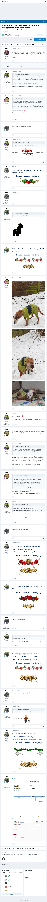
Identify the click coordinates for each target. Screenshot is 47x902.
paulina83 (9, 890)
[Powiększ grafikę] (29, 181)
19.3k (7, 58)
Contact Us (27, 898)
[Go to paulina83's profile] (6, 891)
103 (30, 44)
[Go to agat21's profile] (6, 883)
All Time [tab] (20, 872)
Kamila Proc (10, 886)
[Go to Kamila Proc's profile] (6, 887)
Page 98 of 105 (40, 44)
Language (15, 898)
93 (7, 44)
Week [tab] (4, 872)
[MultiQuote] (13, 61)
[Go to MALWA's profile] (3, 35)
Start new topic (29, 39)
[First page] (2, 44)
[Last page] (35, 44)
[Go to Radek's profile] (6, 128)
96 (13, 44)
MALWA (8, 34)
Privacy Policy (21, 898)
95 (11, 44)
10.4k (7, 105)
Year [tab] (14, 872)
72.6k (7, 133)
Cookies (32, 898)
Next (33, 44)
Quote (16, 60)
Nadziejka (9, 879)
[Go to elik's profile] (6, 75)
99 (20, 44)
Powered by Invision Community (23, 900)
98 (18, 44)
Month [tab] (9, 872)
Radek (6, 124)
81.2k (7, 81)
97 (16, 44)
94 (9, 44)
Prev (5, 44)
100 (22, 44)
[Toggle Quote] (14, 74)
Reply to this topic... (12, 858)
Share (34, 34)
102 (27, 44)
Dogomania (4, 1)
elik (7, 71)
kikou (6, 95)
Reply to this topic (40, 39)
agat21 (9, 882)
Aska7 (6, 48)
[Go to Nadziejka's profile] (6, 880)
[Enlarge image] (27, 152)
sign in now (27, 854)
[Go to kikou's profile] (6, 99)
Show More (12, 894)
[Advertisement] (23, 12)
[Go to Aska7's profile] (6, 52)
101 (25, 44)
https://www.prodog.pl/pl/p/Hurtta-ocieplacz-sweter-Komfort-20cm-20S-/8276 (27, 493)
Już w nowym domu (15, 35)
